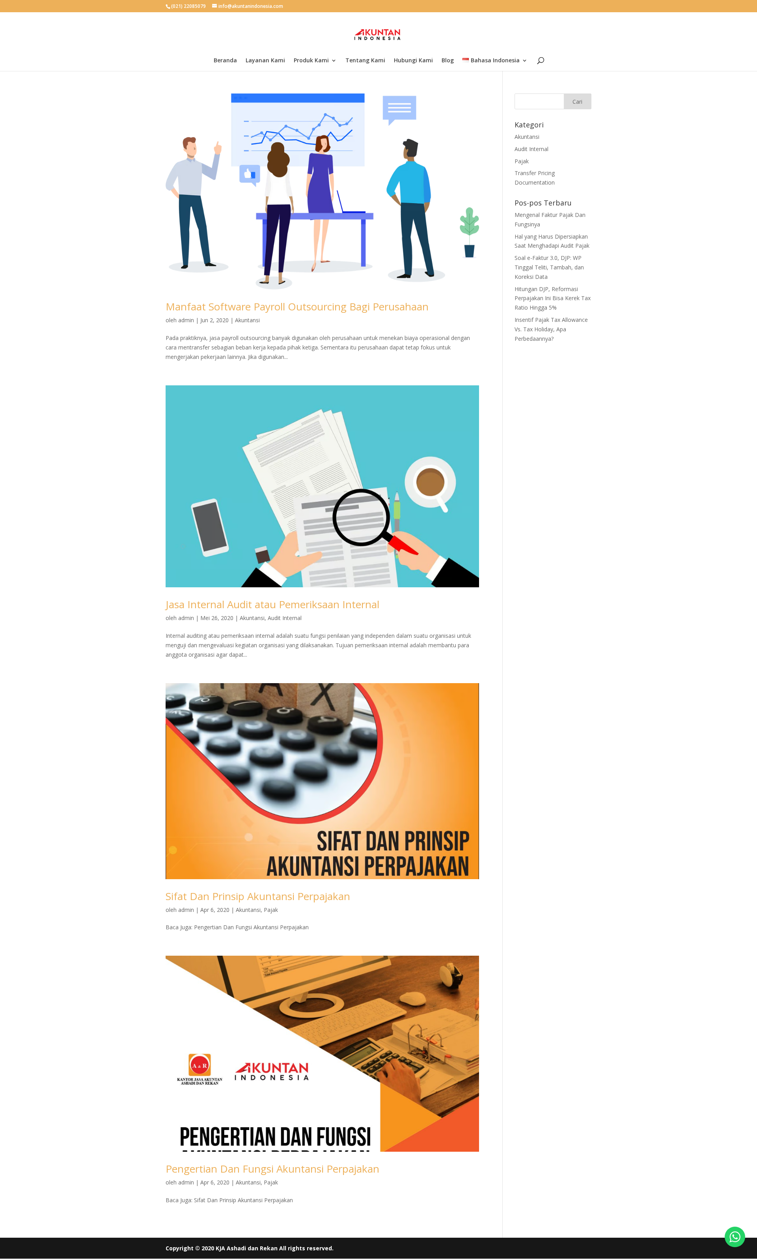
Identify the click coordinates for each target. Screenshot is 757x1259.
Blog (448, 61)
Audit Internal (285, 618)
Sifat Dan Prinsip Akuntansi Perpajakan (258, 896)
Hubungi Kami (413, 61)
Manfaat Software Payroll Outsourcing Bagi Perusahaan (297, 306)
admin (186, 320)
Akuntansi (247, 320)
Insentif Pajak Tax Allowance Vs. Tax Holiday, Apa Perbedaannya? (551, 329)
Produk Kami (311, 61)
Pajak (271, 909)
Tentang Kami (365, 61)
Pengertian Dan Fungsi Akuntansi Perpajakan (272, 1169)
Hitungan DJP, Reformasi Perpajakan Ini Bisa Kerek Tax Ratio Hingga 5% (553, 298)
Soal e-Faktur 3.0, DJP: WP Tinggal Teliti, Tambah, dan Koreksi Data (549, 267)
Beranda (225, 61)
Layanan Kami (265, 61)
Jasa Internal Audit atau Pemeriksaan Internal (272, 604)
